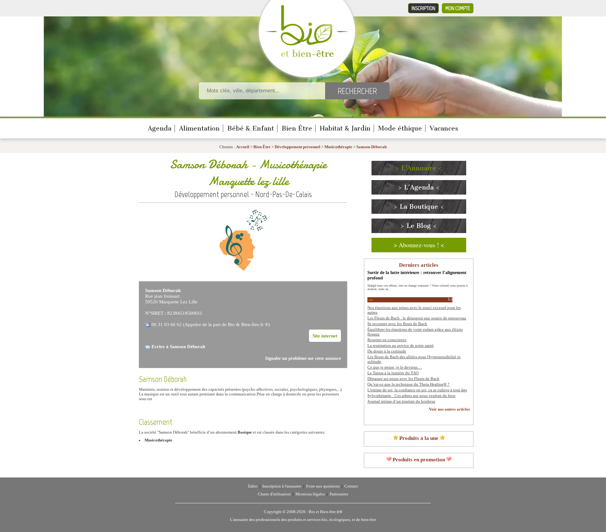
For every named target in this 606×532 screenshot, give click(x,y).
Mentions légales (310, 494)
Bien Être (297, 128)
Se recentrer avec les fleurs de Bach (397, 324)
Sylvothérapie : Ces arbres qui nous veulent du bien (411, 396)
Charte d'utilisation (274, 494)
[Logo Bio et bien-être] (307, 55)
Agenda (159, 128)
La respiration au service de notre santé (400, 345)
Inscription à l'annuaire (281, 486)
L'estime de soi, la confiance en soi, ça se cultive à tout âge (417, 390)
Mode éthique (400, 128)
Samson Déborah (371, 147)
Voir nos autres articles (449, 409)
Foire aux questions (323, 486)
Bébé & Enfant (250, 128)
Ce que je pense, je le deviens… (394, 367)
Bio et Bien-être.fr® (325, 512)
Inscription (423, 8)
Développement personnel (297, 147)
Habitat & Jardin (345, 128)
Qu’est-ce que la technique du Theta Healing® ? (408, 384)
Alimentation (199, 128)
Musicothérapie (338, 147)
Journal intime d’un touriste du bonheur (401, 401)
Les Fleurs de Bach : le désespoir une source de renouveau (416, 318)
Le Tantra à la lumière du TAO (393, 373)
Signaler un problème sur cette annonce (303, 358)
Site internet (324, 335)
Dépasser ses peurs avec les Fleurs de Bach (403, 379)
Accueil (242, 147)
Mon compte (457, 8)
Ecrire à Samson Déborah (178, 346)
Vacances (444, 128)
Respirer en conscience (387, 340)
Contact (351, 486)
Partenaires (339, 494)
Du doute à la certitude (386, 351)
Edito (253, 486)
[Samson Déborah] (243, 274)
